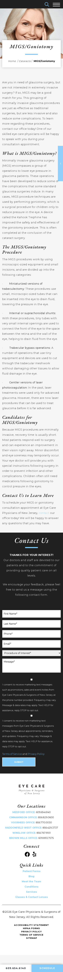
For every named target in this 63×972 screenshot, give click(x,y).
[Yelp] (34, 854)
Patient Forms (31, 871)
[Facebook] (27, 854)
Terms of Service (12, 754)
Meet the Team (31, 881)
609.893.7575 (46, 838)
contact (44, 513)
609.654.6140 (43, 812)
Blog (31, 876)
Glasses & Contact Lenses (31, 897)
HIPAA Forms (31, 928)
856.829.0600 (46, 817)
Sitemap (31, 938)
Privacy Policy (36, 754)
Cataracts (25, 61)
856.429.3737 (50, 827)
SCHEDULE (47, 968)
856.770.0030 (44, 822)
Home (12, 61)
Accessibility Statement (31, 925)
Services (31, 891)
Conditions (31, 886)
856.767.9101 (44, 832)
